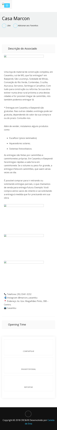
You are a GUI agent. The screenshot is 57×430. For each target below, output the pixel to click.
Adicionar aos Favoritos (28, 25)
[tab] (28, 48)
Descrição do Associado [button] (22, 48)
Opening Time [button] (16, 324)
